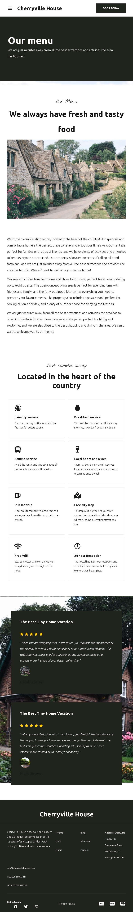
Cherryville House (39, 8)
